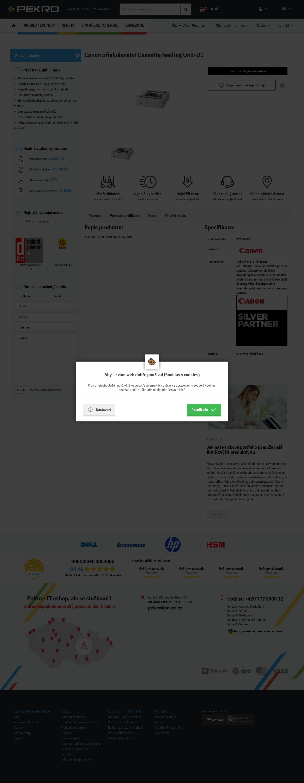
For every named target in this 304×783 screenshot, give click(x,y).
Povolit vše (199, 409)
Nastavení (103, 409)
